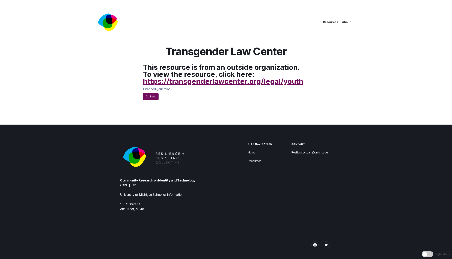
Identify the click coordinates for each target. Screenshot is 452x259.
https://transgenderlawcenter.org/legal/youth (223, 81)
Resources (330, 22)
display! (427, 252)
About (346, 22)
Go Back (151, 96)
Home (251, 152)
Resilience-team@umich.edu (309, 152)
